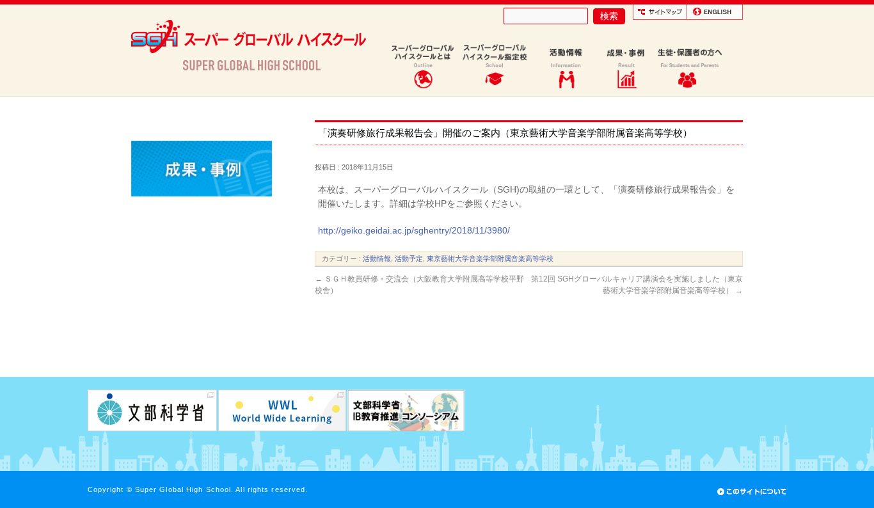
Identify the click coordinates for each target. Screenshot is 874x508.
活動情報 (377, 258)
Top (843, 477)
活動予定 (409, 258)
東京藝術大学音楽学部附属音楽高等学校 (490, 258)
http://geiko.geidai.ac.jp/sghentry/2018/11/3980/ (414, 230)
